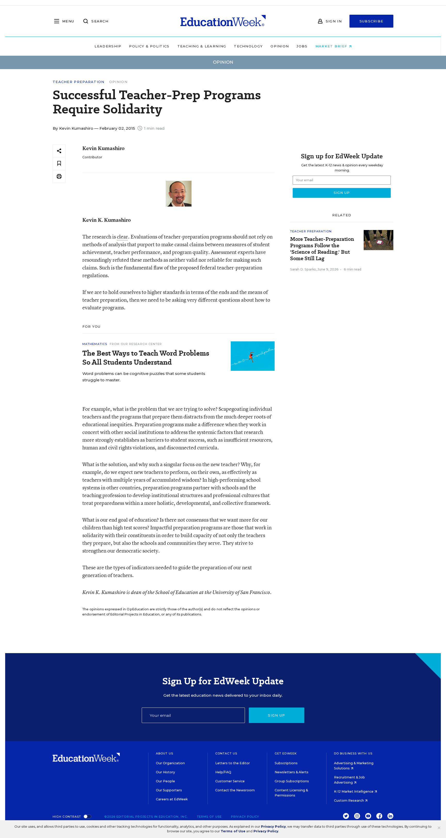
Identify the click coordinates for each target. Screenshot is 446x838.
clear (122, 236)
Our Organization (170, 763)
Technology (248, 46)
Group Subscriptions (292, 781)
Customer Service (230, 781)
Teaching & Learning (201, 46)
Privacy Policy (245, 816)
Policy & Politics (149, 46)
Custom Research (349, 800)
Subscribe (372, 21)
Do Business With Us (353, 753)
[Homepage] (223, 21)
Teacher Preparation (79, 82)
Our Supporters (169, 790)
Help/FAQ (223, 772)
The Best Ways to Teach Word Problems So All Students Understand (145, 358)
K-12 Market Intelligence (354, 791)
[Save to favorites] (59, 163)
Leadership (107, 46)
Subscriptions (286, 763)
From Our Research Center (136, 344)
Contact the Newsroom (235, 790)
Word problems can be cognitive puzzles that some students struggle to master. (143, 376)
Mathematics (94, 344)
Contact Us (226, 753)
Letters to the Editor (232, 763)
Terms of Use (209, 816)
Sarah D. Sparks (303, 269)
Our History (165, 772)
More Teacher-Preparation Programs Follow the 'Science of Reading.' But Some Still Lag (322, 249)
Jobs (302, 46)
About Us (164, 753)
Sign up (276, 715)
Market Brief (332, 46)
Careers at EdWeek (172, 799)
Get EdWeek (286, 753)
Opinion (279, 46)
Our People (165, 781)
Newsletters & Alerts (291, 772)
